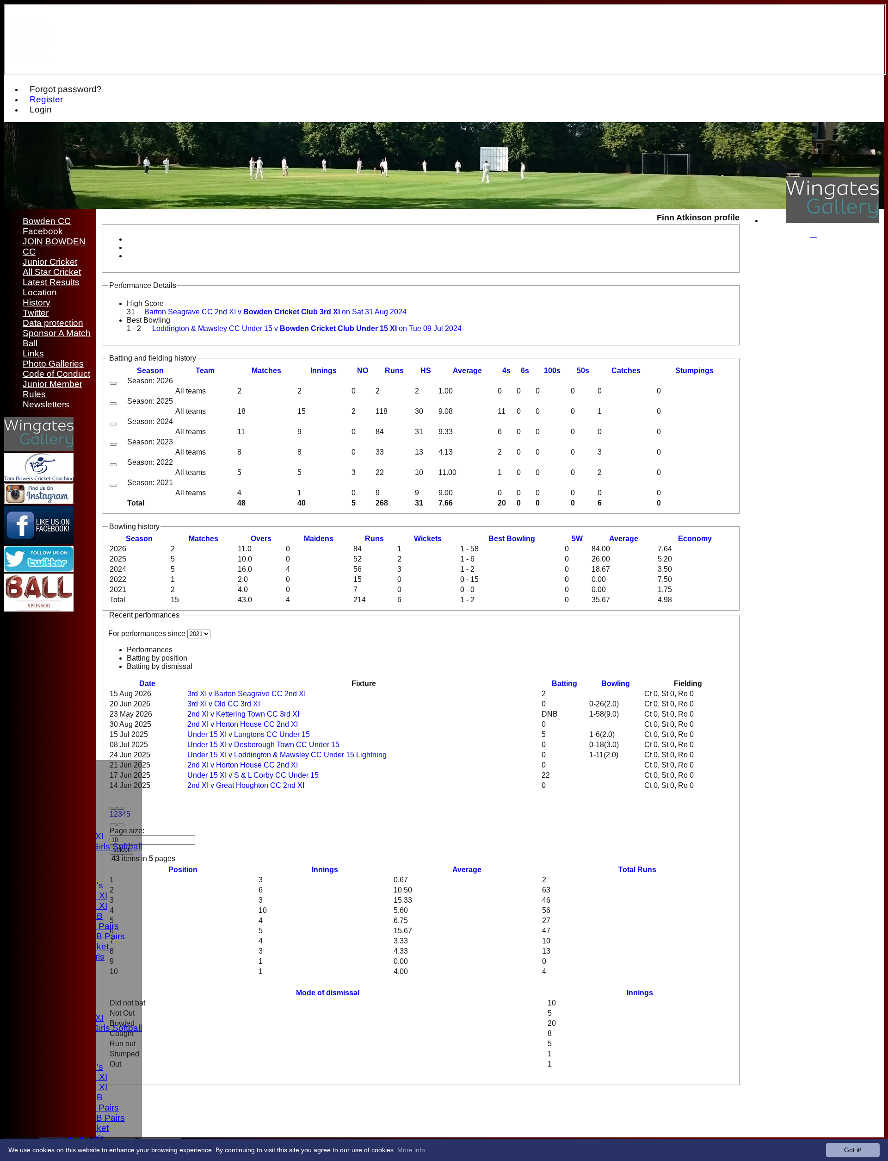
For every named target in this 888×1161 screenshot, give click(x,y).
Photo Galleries (53, 363)
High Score (145, 303)
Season (150, 371)
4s (506, 371)
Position (182, 870)
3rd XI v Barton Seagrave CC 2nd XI (246, 694)
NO (362, 371)
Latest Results (51, 282)
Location (40, 292)
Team (205, 371)
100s (552, 371)
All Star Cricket (52, 272)
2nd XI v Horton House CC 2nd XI (242, 724)
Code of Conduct (56, 374)
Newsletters (46, 404)
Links (33, 353)
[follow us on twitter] (39, 569)
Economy (695, 539)
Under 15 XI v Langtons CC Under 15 (248, 734)
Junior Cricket (50, 262)
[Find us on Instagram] (39, 502)
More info (411, 1150)
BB (511, 539)
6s (525, 371)
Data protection (53, 323)
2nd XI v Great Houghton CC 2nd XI (245, 785)
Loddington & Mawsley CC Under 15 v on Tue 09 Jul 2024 (307, 328)
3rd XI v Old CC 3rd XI (223, 704)
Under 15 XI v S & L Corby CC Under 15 (253, 775)
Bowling (615, 683)
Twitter (36, 313)
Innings (325, 870)
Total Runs (637, 870)
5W (577, 539)
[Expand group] (113, 383)
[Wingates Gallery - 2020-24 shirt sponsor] (832, 221)
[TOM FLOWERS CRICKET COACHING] (39, 479)
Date (147, 683)
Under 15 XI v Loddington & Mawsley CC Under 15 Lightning (287, 755)
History (36, 302)
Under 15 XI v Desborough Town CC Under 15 (263, 745)
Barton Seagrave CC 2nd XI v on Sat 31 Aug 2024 (275, 312)
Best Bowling (148, 320)
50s (583, 371)
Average (623, 539)
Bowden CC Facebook (47, 226)
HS (425, 371)
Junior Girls (82, 1138)
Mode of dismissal (327, 993)
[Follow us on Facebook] (39, 542)
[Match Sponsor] (39, 609)
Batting (564, 683)
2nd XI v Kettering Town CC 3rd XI (243, 714)
